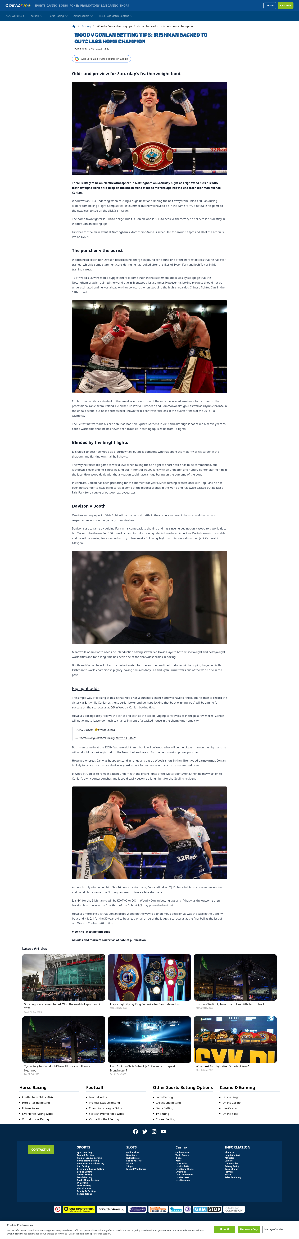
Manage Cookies (273, 1229)
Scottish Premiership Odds (106, 1114)
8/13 (158, 219)
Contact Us (41, 1149)
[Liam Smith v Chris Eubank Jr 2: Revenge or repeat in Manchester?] (149, 1039)
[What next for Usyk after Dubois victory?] (235, 1039)
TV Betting (162, 1114)
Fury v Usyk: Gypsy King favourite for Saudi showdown (145, 1004)
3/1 (86, 702)
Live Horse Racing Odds (37, 1114)
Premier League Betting (104, 1103)
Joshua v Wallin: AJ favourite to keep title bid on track (230, 1004)
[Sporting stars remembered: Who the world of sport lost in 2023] (63, 977)
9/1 (140, 905)
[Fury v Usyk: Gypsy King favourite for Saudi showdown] (149, 977)
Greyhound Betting (168, 1103)
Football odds (98, 1097)
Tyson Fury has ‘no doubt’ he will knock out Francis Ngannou (57, 1068)
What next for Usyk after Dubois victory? (222, 1066)
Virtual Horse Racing (35, 1119)
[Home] (73, 26)
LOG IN (270, 5)
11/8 (109, 219)
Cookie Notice (15, 1233)
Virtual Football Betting (104, 1119)
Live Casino (230, 1108)
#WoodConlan (106, 730)
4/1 (79, 900)
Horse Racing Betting (36, 1103)
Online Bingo (231, 1097)
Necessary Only (249, 1229)
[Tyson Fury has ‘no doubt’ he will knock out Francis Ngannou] (63, 1039)
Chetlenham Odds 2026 (37, 1097)
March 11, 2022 (125, 738)
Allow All (224, 1229)
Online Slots (230, 1114)
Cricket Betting (165, 1119)
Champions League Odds (105, 1108)
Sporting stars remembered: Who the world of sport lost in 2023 (63, 1006)
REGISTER (285, 5)
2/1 (92, 918)
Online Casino (232, 1103)
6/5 (113, 707)
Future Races (30, 1108)
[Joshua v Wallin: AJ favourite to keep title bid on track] (235, 977)
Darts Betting (164, 1108)
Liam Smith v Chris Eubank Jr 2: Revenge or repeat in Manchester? (144, 1068)
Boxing (86, 26)
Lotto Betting (164, 1097)
